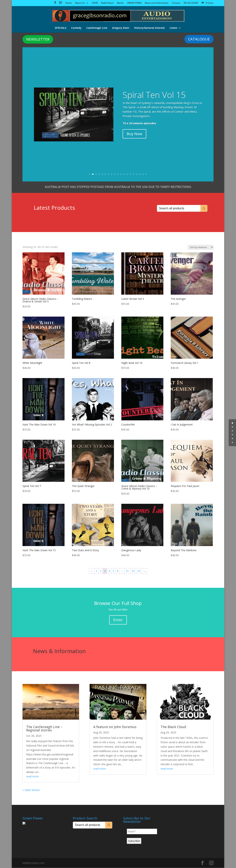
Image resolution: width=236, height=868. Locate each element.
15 (133, 174)
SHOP (95, 3)
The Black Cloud (173, 727)
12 (124, 174)
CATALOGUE (199, 39)
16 (136, 174)
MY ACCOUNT (191, 3)
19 (146, 174)
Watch (120, 3)
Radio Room (107, 3)
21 (127, 571)
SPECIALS (60, 28)
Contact (176, 3)
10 (118, 174)
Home (68, 3)
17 (139, 174)
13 (127, 174)
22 (133, 571)
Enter (118, 619)
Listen (173, 28)
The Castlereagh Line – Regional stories (44, 728)
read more (32, 776)
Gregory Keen (120, 28)
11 (121, 174)
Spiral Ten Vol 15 (154, 94)
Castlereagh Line (96, 28)
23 (138, 571)
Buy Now (134, 133)
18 (143, 174)
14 (130, 174)
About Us (80, 3)
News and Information (157, 3)
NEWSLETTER (37, 39)
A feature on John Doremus (114, 727)
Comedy (76, 28)
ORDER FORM (134, 3)
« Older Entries (31, 790)
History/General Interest (149, 28)
